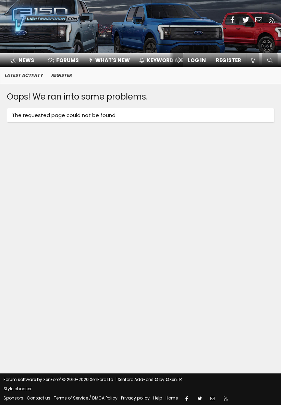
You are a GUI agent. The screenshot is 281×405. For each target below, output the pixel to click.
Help (157, 398)
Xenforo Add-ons (150, 379)
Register (61, 75)
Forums (67, 60)
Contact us (38, 398)
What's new (112, 60)
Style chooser (17, 389)
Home (172, 398)
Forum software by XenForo (58, 379)
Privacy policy (135, 398)
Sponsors (13, 398)
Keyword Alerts (170, 60)
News (26, 60)
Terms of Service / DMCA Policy (86, 398)
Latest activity (23, 75)
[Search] (270, 60)
